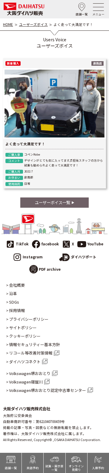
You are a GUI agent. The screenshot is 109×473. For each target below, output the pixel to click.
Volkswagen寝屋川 (26, 382)
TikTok (22, 243)
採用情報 (17, 310)
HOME (8, 24)
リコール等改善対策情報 (30, 353)
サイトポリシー (23, 327)
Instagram (33, 256)
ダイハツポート (83, 256)
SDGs (14, 302)
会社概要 (17, 285)
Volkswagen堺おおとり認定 (47, 390)
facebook (50, 243)
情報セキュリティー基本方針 (34, 344)
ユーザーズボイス (33, 24)
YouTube (95, 243)
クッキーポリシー (25, 336)
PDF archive (50, 269)
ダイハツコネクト (25, 361)
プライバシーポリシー (28, 319)
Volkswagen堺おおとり (30, 373)
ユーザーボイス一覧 (52, 202)
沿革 (13, 293)
